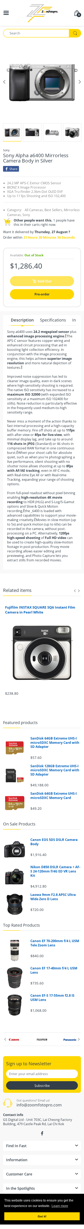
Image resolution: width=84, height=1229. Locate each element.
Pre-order (42, 294)
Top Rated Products (21, 925)
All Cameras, (34, 210)
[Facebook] (42, 1133)
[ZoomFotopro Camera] (42, 12)
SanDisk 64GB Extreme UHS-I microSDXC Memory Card (53, 795)
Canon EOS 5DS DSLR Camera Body (54, 842)
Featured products (20, 722)
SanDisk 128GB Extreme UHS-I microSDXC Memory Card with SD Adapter (54, 770)
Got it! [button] (42, 1216)
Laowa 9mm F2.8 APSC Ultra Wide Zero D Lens (53, 897)
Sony (6, 150)
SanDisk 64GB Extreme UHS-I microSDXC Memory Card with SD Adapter (54, 742)
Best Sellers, (53, 210)
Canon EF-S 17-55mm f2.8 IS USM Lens (52, 997)
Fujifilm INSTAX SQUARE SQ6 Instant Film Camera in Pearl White (40, 609)
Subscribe (42, 1085)
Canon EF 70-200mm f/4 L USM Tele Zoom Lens (54, 943)
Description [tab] (22, 320)
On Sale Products (19, 824)
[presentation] (75, 591)
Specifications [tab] (53, 320)
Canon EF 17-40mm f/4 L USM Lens (53, 970)
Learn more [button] (60, 1206)
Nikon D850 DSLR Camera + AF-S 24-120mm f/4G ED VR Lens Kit (55, 871)
